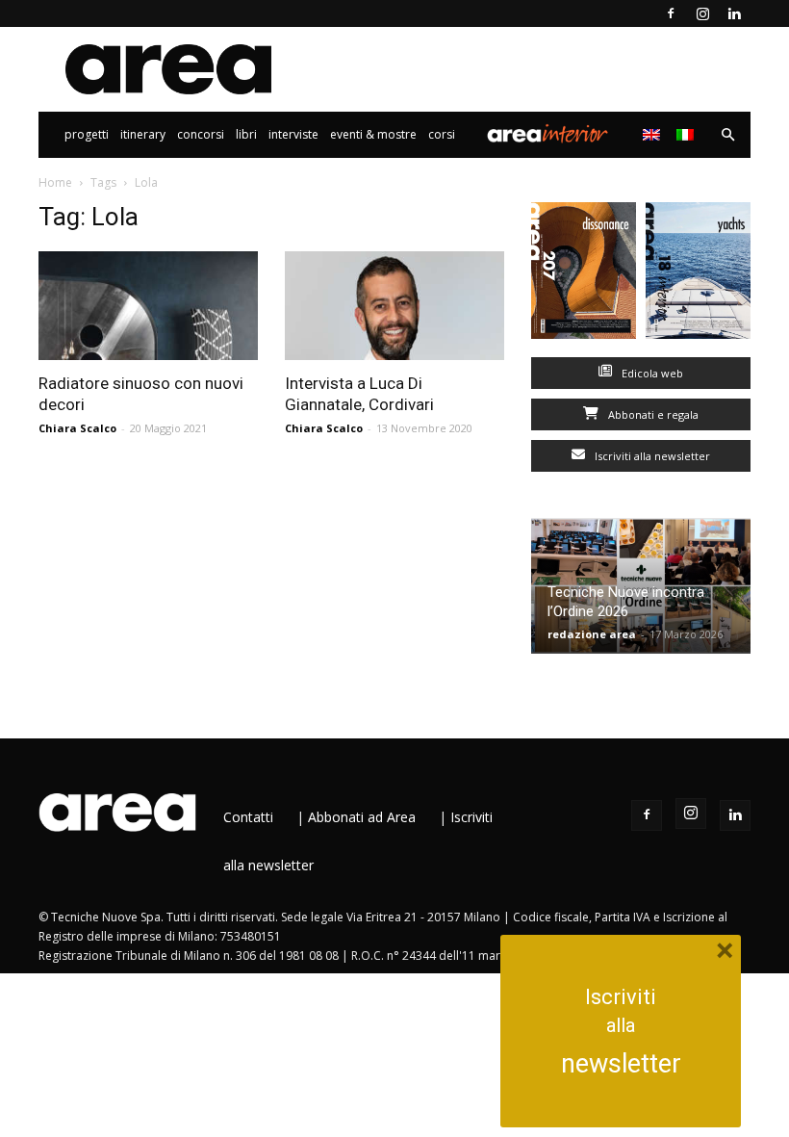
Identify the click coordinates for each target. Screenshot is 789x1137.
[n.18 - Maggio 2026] (698, 275)
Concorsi (200, 134)
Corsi (441, 134)
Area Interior (547, 135)
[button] (727, 135)
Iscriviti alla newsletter (651, 456)
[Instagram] (702, 13)
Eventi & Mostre (373, 134)
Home (55, 182)
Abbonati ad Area (362, 817)
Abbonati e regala (652, 414)
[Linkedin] (734, 13)
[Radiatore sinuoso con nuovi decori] (148, 305)
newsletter (621, 1063)
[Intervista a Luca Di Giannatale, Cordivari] (394, 305)
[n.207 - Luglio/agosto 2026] (583, 275)
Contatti (248, 817)
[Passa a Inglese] (654, 135)
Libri (246, 134)
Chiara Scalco (77, 428)
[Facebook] (670, 13)
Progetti (86, 134)
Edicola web (651, 373)
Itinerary (142, 134)
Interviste (293, 134)
